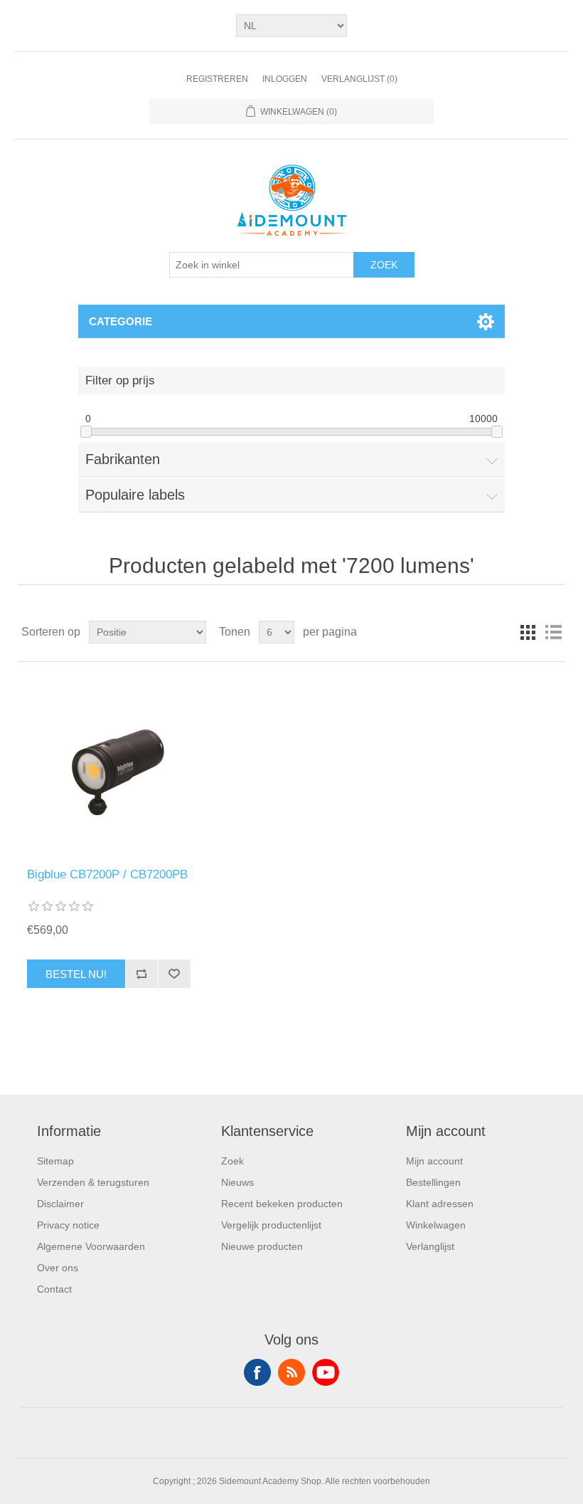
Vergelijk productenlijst (271, 1225)
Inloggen (284, 79)
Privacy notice (68, 1225)
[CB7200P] (108, 764)
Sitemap (55, 1161)
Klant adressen (440, 1203)
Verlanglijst (430, 1246)
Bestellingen (433, 1182)
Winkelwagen (436, 1225)
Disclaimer (60, 1203)
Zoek (383, 264)
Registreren (217, 79)
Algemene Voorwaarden (91, 1246)
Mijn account (434, 1161)
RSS (291, 1372)
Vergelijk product (141, 973)
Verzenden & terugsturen (93, 1182)
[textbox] (261, 265)
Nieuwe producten (262, 1246)
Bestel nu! (76, 974)
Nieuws (237, 1182)
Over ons (57, 1267)
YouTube (325, 1372)
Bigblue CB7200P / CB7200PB (107, 874)
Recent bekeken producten (282, 1203)
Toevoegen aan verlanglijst (174, 973)
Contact (54, 1289)
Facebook (257, 1372)
